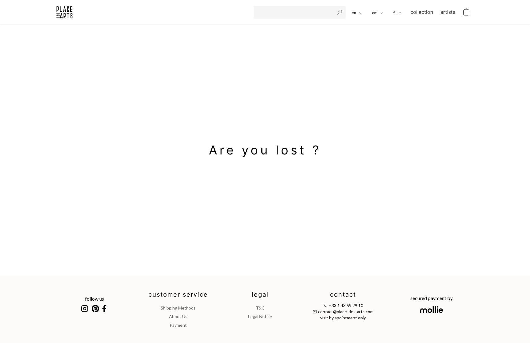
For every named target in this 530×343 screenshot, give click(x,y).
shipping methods (178, 307)
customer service (178, 294)
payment (178, 325)
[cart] (466, 12)
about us (178, 316)
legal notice (260, 316)
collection (421, 12)
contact (343, 294)
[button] (377, 12)
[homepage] (64, 12)
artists (447, 12)
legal (260, 294)
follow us (94, 299)
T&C (260, 307)
